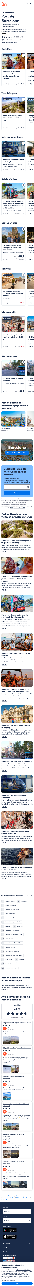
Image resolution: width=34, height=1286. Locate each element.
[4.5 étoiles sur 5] (6, 37)
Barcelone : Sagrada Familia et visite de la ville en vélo (16, 1105)
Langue (5, 1207)
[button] (13, 69)
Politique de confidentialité (17, 508)
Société (5, 1248)
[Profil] (31, 4)
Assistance (6, 1243)
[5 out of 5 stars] (17, 1025)
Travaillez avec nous (9, 1252)
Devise (5, 1216)
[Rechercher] (22, 3)
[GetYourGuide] (4, 3)
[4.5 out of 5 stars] (17, 1013)
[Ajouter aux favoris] (23, 55)
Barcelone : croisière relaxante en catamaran (13, 1078)
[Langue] (26, 3)
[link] (13, 69)
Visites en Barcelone (22, 1198)
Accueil (3, 1196)
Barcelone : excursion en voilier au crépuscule (13, 1135)
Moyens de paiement (9, 1255)
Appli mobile (7, 1226)
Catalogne (19, 1196)
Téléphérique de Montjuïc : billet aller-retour (17, 1023)
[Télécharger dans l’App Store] (10, 1236)
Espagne (11, 1196)
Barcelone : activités (7, 1198)
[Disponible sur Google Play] (10, 1230)
